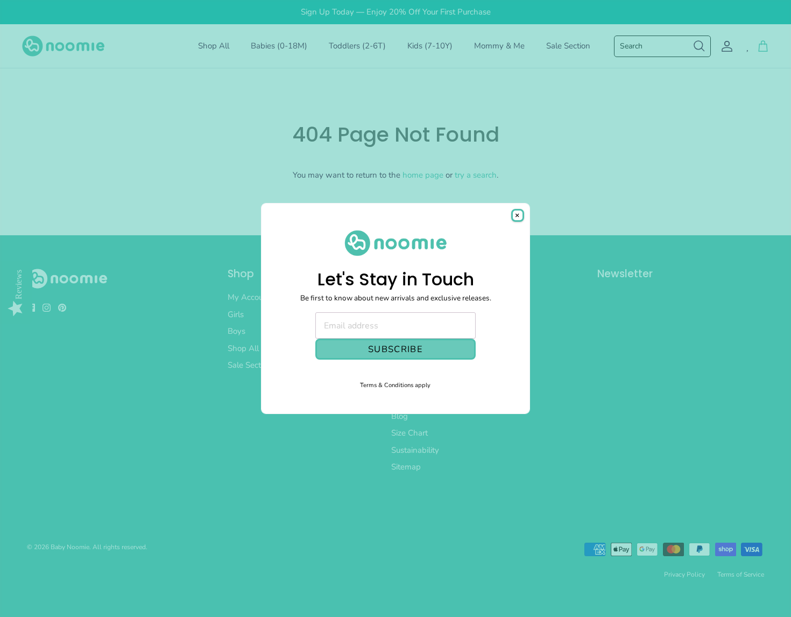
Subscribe (395, 349)
